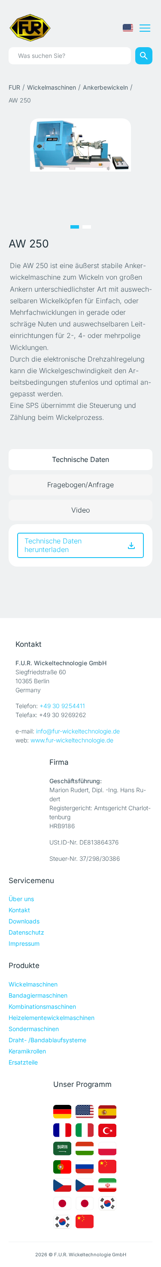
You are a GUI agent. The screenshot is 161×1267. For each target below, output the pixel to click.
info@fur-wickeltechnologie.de (78, 731)
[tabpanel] (80, 545)
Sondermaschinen (34, 1028)
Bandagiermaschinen (38, 995)
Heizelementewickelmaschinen (51, 1017)
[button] (74, 227)
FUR (14, 87)
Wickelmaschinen (51, 87)
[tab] (80, 459)
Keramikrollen (27, 1051)
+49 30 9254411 (62, 705)
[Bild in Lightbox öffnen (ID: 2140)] (80, 144)
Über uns (21, 898)
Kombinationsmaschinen (42, 1006)
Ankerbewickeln (105, 87)
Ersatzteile (23, 1062)
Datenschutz (26, 932)
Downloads (24, 921)
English (128, 28)
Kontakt (19, 910)
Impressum (24, 943)
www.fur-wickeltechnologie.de (71, 740)
